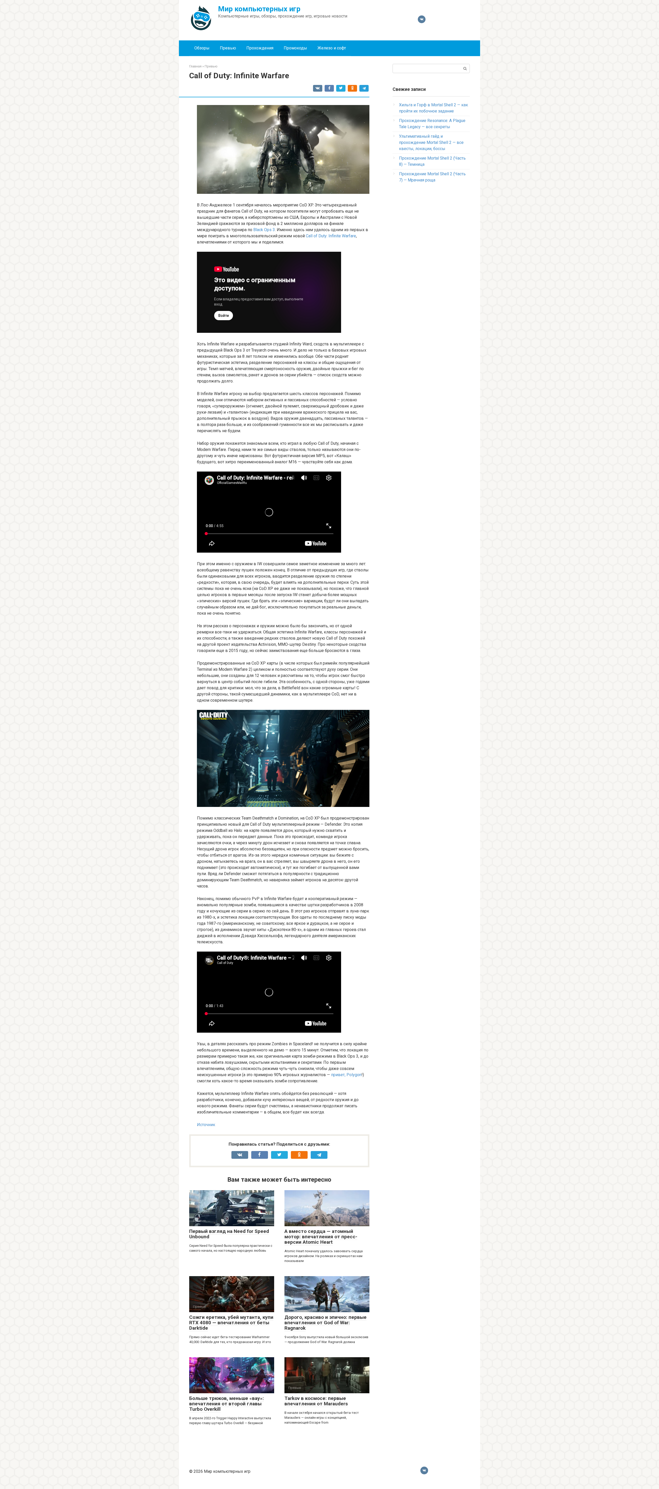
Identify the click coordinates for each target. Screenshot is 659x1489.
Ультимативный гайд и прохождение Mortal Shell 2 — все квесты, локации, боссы (431, 142)
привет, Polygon (346, 1074)
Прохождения (259, 48)
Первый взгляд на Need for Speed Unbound (229, 1234)
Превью (228, 48)
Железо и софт (331, 48)
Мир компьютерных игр (259, 9)
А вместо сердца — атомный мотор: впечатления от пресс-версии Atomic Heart (320, 1236)
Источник (206, 1124)
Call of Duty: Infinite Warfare (331, 235)
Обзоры (202, 48)
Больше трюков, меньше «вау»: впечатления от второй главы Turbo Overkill (226, 1403)
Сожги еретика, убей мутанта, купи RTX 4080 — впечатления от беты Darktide (231, 1322)
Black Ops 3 (264, 229)
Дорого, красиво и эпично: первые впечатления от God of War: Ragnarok (325, 1322)
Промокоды (295, 48)
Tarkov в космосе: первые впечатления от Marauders (316, 1401)
